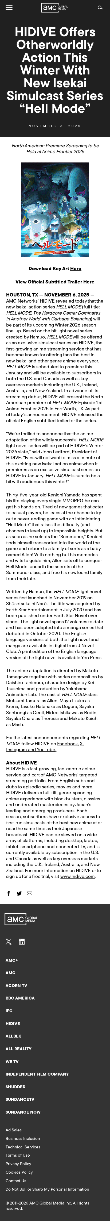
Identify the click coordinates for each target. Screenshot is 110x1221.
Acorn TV (16, 986)
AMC (10, 973)
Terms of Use (18, 1155)
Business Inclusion (23, 1139)
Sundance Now (23, 1112)
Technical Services (23, 1147)
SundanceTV (20, 1100)
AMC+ (12, 961)
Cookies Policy (19, 1172)
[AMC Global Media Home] (54, 7)
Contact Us (16, 1181)
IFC (9, 1011)
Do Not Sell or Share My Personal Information (47, 1189)
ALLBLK (13, 1036)
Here (75, 269)
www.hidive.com (77, 877)
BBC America (20, 998)
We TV (12, 1062)
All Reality (19, 1049)
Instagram (16, 750)
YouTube (46, 750)
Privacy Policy (18, 1164)
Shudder (15, 1087)
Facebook (67, 744)
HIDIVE (13, 1024)
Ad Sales (14, 1130)
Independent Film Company (37, 1074)
